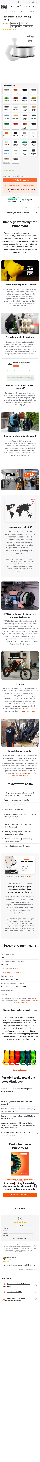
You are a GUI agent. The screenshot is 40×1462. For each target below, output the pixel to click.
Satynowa (16, 972)
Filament (10, 12)
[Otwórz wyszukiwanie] (29, 2)
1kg (22, 23)
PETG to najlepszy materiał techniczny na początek (16, 1103)
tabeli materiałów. (22, 1002)
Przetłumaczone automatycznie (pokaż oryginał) (27, 1269)
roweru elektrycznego (28, 711)
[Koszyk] (37, 2)
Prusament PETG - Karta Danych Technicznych (16, 1285)
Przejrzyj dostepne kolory (20, 1070)
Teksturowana (6, 972)
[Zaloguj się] (33, 2)
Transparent (28, 27)
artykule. (30, 876)
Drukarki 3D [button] (16, 6)
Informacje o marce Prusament (18, 213)
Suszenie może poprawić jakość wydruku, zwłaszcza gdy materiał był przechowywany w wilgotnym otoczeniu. (18, 1125)
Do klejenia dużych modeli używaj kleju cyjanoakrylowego (15, 1134)
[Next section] (36, 213)
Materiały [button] (27, 7)
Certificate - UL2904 (14, 1292)
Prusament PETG (29, 12)
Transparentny (16, 27)
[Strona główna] (4, 12)
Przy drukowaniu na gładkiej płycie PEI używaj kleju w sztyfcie (18, 1117)
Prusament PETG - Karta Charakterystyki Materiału (13, 1299)
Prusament (19, 12)
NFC (27, 23)
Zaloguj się (15, 1238)
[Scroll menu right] (38, 7)
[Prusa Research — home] (4, 7)
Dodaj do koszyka (22, 180)
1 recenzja (15, 29)
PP (23, 972)
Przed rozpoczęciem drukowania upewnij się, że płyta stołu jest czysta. (18, 1110)
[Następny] (34, 49)
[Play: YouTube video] (20, 479)
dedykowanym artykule (31, 1000)
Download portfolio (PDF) (20, 1195)
